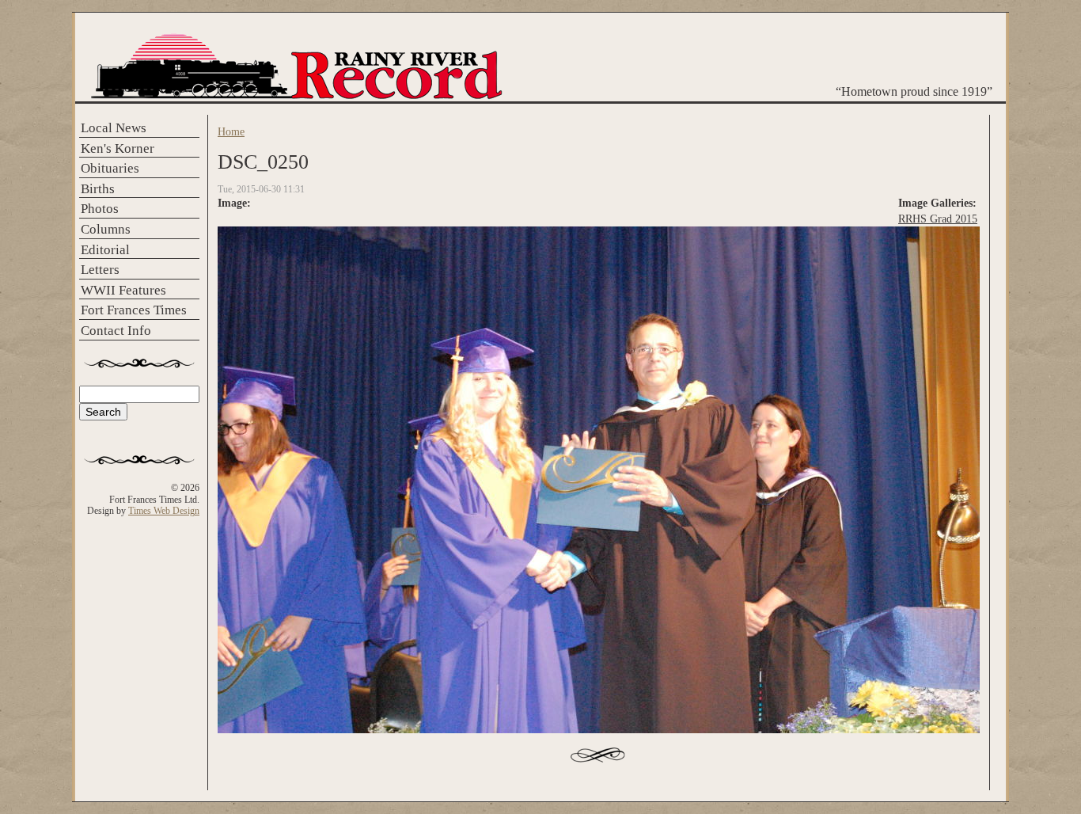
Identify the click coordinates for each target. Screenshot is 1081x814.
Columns (106, 229)
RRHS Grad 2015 (937, 218)
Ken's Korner (117, 148)
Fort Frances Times (134, 310)
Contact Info (116, 330)
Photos (100, 208)
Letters (100, 269)
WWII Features (123, 290)
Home (231, 131)
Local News (113, 127)
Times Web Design (163, 510)
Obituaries (110, 168)
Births (98, 188)
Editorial (105, 249)
